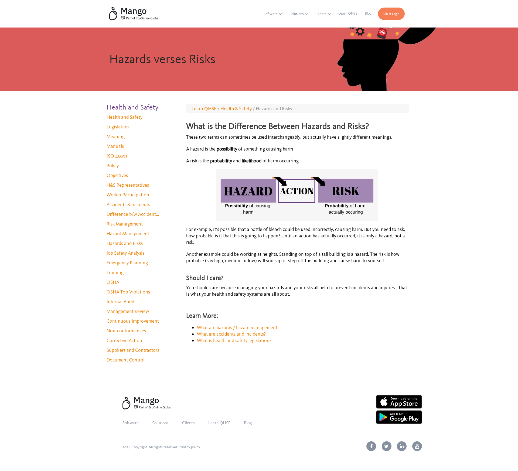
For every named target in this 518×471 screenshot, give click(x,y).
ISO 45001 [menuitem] (117, 156)
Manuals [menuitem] (115, 146)
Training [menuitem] (115, 272)
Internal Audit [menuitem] (121, 302)
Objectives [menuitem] (117, 175)
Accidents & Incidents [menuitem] (128, 204)
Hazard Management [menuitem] (128, 234)
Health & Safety (236, 109)
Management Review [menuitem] (128, 311)
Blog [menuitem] (368, 13)
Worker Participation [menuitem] (128, 195)
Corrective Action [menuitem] (124, 340)
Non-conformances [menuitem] (126, 331)
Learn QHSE (204, 109)
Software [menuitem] (271, 14)
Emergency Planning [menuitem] (127, 263)
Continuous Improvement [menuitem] (133, 321)
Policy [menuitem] (113, 166)
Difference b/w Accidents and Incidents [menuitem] (134, 214)
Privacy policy (189, 447)
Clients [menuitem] (320, 14)
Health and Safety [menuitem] (124, 117)
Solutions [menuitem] (296, 14)
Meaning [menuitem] (116, 136)
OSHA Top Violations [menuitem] (128, 292)
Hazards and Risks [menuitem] (125, 243)
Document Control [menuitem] (125, 360)
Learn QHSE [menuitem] (347, 13)
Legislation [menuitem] (118, 127)
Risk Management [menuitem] (125, 224)
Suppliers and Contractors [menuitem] (133, 350)
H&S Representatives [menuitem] (128, 185)
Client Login (391, 14)
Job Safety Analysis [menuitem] (125, 253)
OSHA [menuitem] (113, 282)
